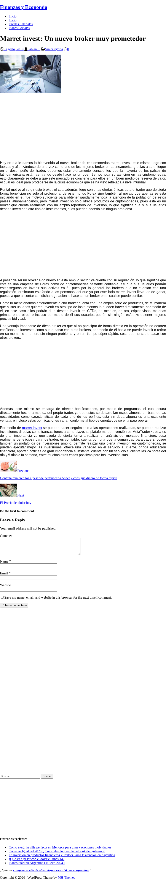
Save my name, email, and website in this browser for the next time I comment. (58, 597)
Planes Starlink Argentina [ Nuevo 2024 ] (37, 863)
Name (4, 561)
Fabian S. (33, 49)
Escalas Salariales (21, 24)
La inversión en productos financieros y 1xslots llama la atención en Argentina (62, 855)
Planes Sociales (19, 28)
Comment (6, 536)
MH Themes (66, 877)
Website (5, 585)
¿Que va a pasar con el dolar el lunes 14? (36, 859)
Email (4, 573)
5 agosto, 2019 (13, 49)
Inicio (12, 16)
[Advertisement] (83, 127)
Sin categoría (54, 49)
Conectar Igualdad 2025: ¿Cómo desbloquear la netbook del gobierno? (57, 851)
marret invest (32, 428)
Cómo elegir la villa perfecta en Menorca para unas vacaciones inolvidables (60, 847)
